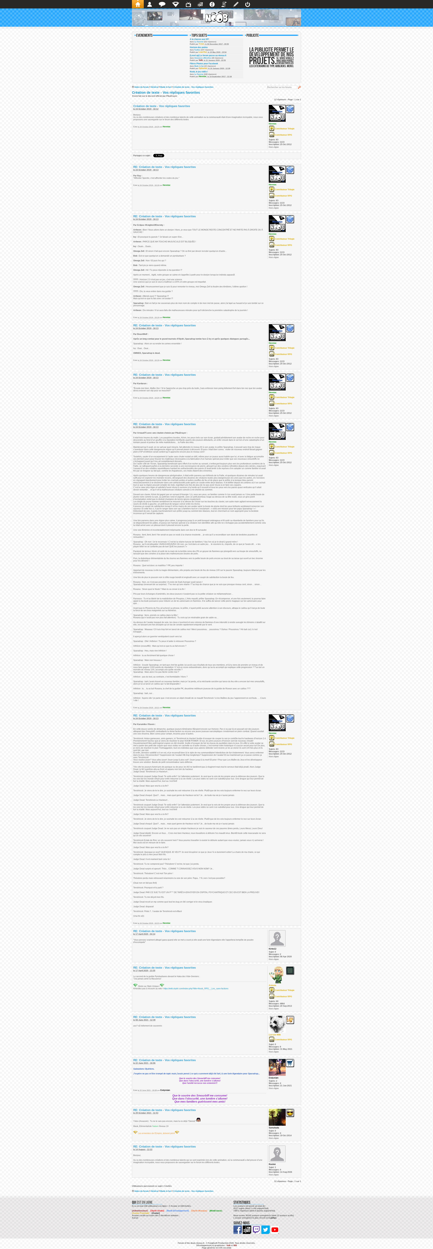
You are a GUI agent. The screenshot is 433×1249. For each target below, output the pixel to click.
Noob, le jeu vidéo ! (199, 72)
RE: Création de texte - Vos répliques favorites (164, 167)
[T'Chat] (162, 4)
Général (154, 87)
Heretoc (203, 76)
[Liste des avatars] (149, 4)
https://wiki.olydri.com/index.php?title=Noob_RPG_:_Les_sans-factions (195, 988)
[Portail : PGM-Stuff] (200, 4)
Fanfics (197, 50)
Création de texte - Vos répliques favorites (193, 87)
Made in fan (199, 66)
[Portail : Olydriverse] (188, 4)
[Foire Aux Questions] (212, 4)
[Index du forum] (138, 4)
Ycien (201, 44)
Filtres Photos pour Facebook (204, 63)
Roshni (272, 1164)
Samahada (274, 1128)
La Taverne (198, 42)
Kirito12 (272, 949)
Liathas (273, 1218)
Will (235, 1245)
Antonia (272, 985)
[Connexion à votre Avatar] (247, 4)
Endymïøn (165, 1090)
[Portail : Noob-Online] (176, 4)
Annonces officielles (202, 58)
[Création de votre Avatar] (236, 4)
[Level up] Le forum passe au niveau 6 (208, 55)
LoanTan (203, 52)
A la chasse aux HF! (199, 39)
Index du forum (141, 87)
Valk (201, 60)
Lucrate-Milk (275, 1035)
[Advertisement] (271, 59)
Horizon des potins (199, 47)
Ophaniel (203, 68)
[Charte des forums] (224, 4)
